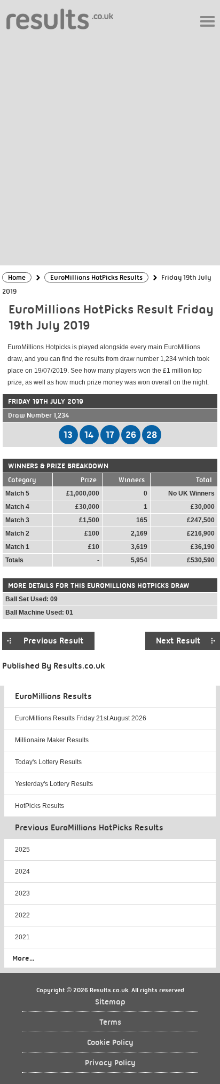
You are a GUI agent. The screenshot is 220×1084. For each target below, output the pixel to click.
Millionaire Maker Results (52, 740)
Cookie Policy (110, 1042)
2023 (22, 893)
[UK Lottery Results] (59, 18)
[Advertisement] (110, 147)
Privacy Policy (110, 1062)
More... (23, 958)
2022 (22, 915)
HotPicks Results (39, 806)
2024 (22, 871)
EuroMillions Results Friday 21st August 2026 (80, 718)
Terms (110, 1022)
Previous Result (53, 641)
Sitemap (110, 1002)
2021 (22, 937)
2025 (22, 849)
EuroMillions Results (53, 696)
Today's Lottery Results (48, 762)
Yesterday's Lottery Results (54, 784)
